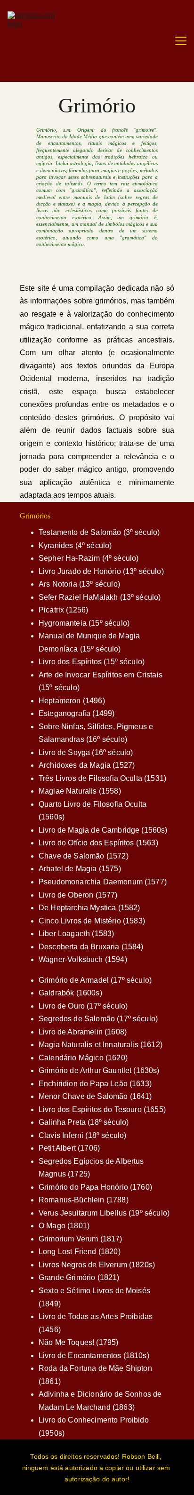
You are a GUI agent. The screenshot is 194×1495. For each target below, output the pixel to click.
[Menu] (180, 41)
